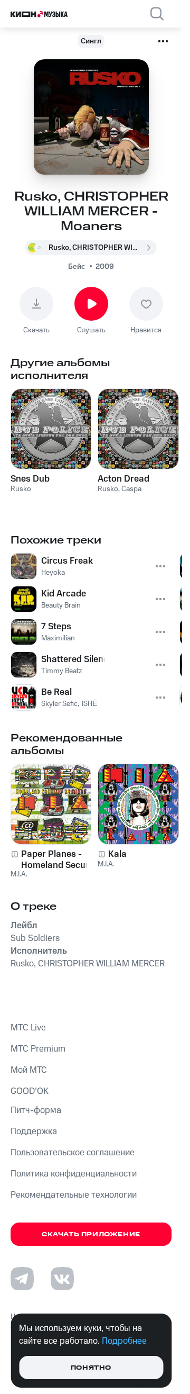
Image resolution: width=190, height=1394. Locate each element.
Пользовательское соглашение (73, 1152)
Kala (117, 854)
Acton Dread (123, 479)
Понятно (91, 1367)
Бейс (76, 266)
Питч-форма (36, 1110)
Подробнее (124, 1341)
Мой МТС (29, 1070)
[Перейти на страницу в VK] (62, 1278)
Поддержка (34, 1131)
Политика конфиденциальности (74, 1173)
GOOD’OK (30, 1091)
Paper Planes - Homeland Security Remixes (60, 859)
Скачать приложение (91, 1234)
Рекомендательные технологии (74, 1195)
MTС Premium (38, 1049)
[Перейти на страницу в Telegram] (22, 1278)
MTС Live (28, 1027)
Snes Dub (30, 479)
